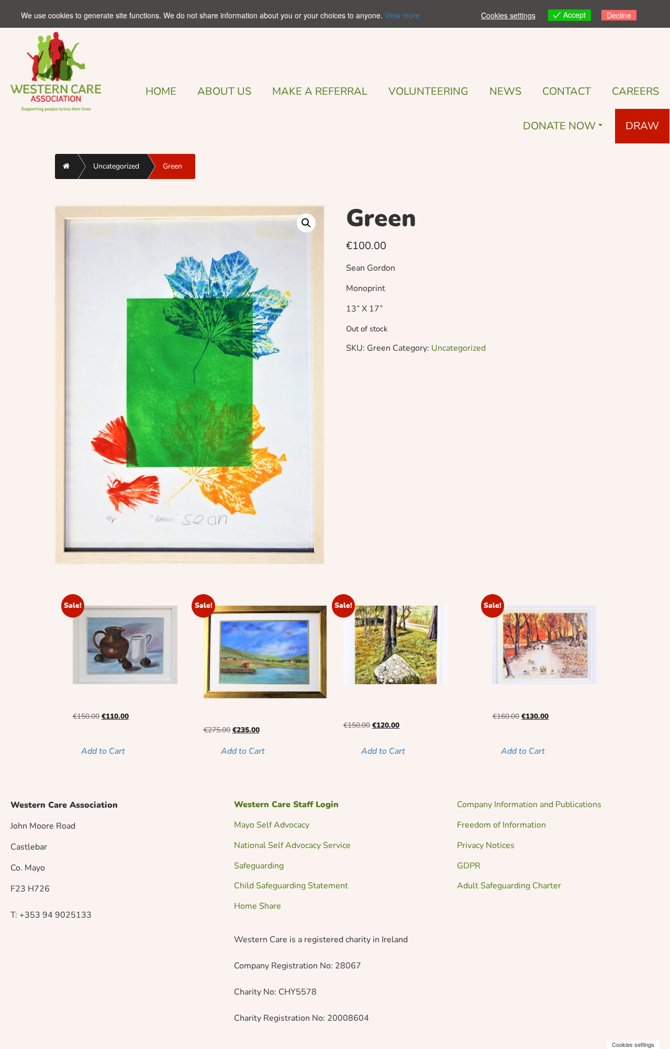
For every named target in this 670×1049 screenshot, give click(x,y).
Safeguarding (259, 866)
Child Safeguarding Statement (291, 885)
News (505, 91)
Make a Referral (319, 91)
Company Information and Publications (529, 804)
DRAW (642, 126)
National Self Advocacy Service (292, 845)
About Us (224, 91)
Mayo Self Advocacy (271, 825)
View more (402, 15)
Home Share (257, 906)
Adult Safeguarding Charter (509, 885)
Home (161, 91)
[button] (306, 223)
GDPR (469, 866)
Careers (635, 91)
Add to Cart (103, 751)
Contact (566, 91)
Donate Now (559, 126)
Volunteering (428, 91)
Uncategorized (116, 166)
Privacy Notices (486, 845)
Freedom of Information (501, 825)
